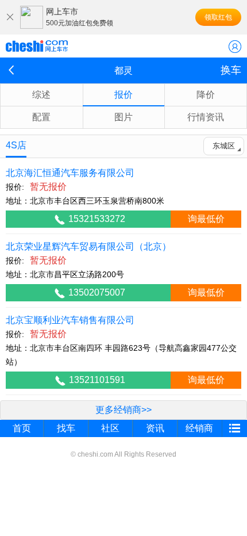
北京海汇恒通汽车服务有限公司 (70, 173)
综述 (41, 94)
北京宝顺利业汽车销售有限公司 (70, 320)
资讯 (155, 428)
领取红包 (218, 17)
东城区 (224, 145)
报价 (123, 94)
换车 (231, 70)
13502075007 (96, 292)
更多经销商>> (123, 410)
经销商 (199, 428)
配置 (41, 117)
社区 (110, 428)
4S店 (16, 145)
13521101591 (97, 380)
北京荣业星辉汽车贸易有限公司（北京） (88, 246)
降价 (205, 94)
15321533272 (96, 219)
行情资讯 (205, 117)
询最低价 (206, 219)
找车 (66, 428)
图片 (123, 117)
